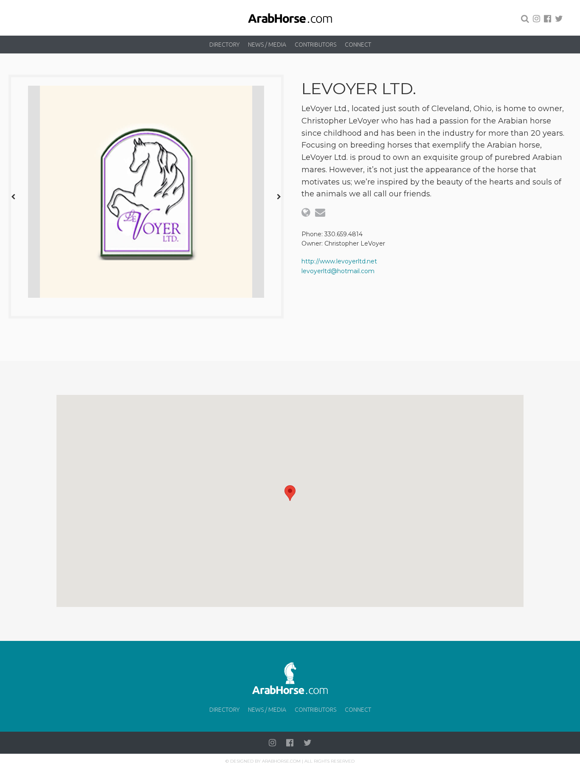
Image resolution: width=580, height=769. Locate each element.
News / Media (267, 44)
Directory (224, 44)
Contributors (315, 44)
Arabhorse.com (281, 761)
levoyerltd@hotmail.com (337, 271)
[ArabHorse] (290, 18)
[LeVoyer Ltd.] (146, 192)
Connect (358, 44)
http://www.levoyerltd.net (339, 261)
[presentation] (13, 196)
